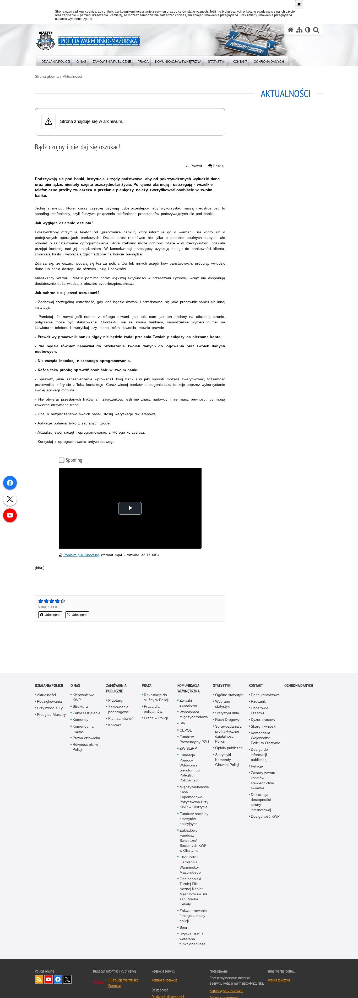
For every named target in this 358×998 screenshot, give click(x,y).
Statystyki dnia (227, 713)
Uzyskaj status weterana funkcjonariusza (192, 939)
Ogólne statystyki (229, 695)
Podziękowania (49, 701)
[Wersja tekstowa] (308, 30)
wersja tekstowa (279, 980)
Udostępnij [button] (52, 615)
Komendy (80, 720)
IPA (182, 724)
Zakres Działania (86, 713)
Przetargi (115, 700)
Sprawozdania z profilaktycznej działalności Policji (228, 734)
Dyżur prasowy (263, 720)
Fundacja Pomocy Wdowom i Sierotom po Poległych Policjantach (190, 767)
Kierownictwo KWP (83, 697)
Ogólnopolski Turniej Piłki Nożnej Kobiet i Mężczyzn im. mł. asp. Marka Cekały (194, 891)
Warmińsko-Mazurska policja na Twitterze (67, 979)
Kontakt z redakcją (164, 980)
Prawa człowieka (86, 738)
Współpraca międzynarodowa (194, 714)
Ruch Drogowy (227, 720)
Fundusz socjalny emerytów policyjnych (194, 819)
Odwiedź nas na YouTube (48, 979)
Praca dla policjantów (153, 709)
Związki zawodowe (188, 702)
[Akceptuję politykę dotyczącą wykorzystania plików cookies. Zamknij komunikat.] (299, 4)
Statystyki (222, 685)
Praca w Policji (156, 718)
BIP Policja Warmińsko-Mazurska (123, 982)
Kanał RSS (39, 979)
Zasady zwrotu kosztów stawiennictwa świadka (263, 780)
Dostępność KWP (265, 816)
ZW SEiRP (188, 749)
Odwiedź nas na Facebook (58, 979)
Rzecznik (258, 701)
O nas (75, 685)
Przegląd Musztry (51, 715)
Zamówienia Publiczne (116, 688)
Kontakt (114, 725)
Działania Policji (49, 685)
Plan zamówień (120, 719)
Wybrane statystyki (222, 703)
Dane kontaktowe (265, 695)
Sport (184, 928)
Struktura (80, 707)
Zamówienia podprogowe (118, 709)
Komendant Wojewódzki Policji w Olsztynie (265, 738)
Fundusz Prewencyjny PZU (194, 739)
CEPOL (186, 730)
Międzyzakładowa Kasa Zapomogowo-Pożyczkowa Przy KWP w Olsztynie (194, 797)
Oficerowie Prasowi (259, 710)
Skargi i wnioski (263, 726)
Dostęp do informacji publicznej (259, 755)
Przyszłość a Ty (50, 708)
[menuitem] (56, 60)
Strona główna (47, 76)
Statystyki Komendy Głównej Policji (227, 760)
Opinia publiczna (229, 748)
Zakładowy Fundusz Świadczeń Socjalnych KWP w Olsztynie (193, 840)
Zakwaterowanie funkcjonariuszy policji (193, 916)
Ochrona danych (298, 685)
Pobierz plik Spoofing (81, 555)
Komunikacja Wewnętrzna (188, 688)
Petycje (257, 766)
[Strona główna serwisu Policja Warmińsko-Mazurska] (291, 30)
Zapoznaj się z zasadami (226, 990)
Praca (146, 685)
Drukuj (218, 166)
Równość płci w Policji (85, 747)
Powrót (196, 166)
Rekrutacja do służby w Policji (156, 697)
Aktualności (72, 76)
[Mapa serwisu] (299, 30)
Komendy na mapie (83, 728)
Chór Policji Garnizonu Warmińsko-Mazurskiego (190, 865)
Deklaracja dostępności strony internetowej (261, 802)
